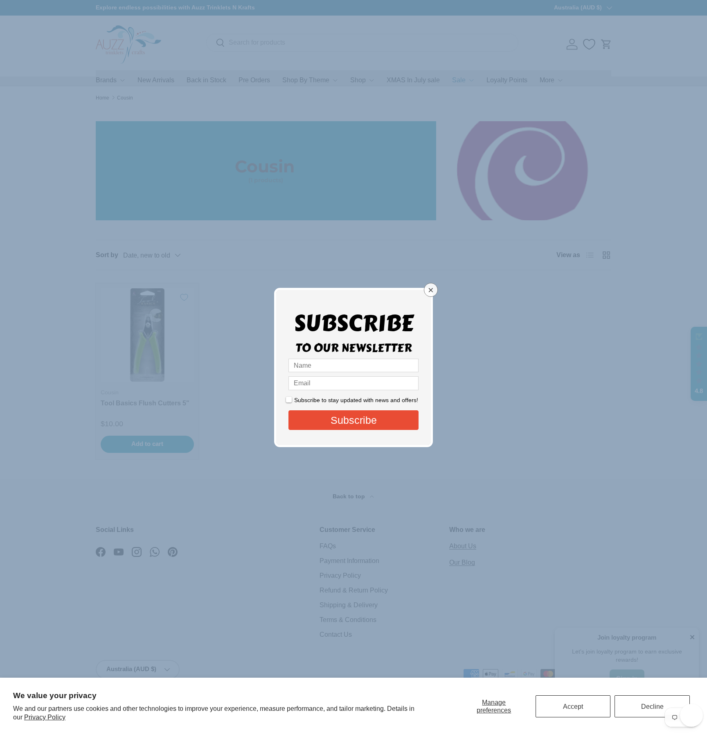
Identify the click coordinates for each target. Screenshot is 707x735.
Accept (573, 706)
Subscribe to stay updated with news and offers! (356, 400)
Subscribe (354, 420)
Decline (652, 706)
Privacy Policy (44, 717)
